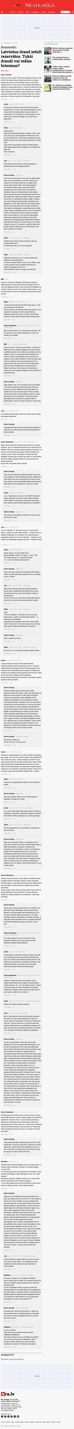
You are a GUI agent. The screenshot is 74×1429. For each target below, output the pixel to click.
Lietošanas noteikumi (30, 1422)
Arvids (14, 104)
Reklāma (8, 1422)
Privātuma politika (19, 1422)
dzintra (11, 660)
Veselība (43, 12)
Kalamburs (8, 1161)
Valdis (13, 128)
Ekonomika (51, 12)
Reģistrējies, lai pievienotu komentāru (12, 1359)
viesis (8, 1013)
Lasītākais (51, 43)
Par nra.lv (3, 1422)
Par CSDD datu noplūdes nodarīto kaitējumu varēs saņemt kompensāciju (62, 87)
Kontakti (58, 1422)
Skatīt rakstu (5, 71)
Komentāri (20, 12)
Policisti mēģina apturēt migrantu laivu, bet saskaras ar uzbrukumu (62, 78)
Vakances (53, 1422)
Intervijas (12, 12)
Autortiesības (39, 1422)
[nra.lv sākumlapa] (17, 5)
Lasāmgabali (35, 12)
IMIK (4, 279)
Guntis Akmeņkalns (22, 325)
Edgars (14, 302)
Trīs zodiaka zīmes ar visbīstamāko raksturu (61, 58)
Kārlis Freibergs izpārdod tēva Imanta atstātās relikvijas (62, 50)
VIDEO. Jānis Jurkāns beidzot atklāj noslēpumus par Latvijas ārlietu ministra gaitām (62, 69)
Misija (12, 1422)
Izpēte (27, 12)
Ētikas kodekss (46, 1422)
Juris (13, 161)
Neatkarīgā (7, 43)
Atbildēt (11, 99)
